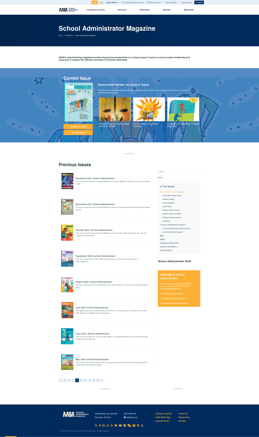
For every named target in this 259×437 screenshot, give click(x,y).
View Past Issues (78, 132)
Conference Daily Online (169, 243)
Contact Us (182, 413)
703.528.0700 (131, 413)
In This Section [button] (167, 186)
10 (98, 380)
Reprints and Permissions (171, 210)
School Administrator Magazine (172, 192)
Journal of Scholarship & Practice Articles (176, 228)
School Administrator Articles (172, 195)
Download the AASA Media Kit (173, 298)
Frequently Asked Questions (172, 217)
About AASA (111, 2)
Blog (162, 235)
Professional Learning (96, 10)
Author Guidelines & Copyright (173, 232)
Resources (122, 10)
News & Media (170, 2)
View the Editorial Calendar (172, 293)
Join (101, 2)
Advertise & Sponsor (164, 413)
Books (162, 239)
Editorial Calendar (168, 199)
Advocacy (167, 10)
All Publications (166, 250)
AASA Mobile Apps (163, 417)
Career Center (186, 2)
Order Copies (167, 206)
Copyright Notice (162, 421)
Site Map (181, 421)
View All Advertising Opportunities (175, 303)
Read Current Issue (78, 126)
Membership (189, 10)
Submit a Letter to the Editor (172, 214)
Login (95, 2)
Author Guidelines (168, 203)
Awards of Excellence (168, 246)
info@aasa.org (131, 417)
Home (61, 35)
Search (160, 177)
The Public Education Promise (132, 2)
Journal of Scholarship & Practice (173, 224)
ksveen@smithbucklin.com (170, 288)
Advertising (166, 221)
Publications (145, 10)
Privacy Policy (184, 417)
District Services (153, 2)
